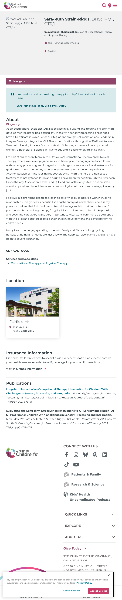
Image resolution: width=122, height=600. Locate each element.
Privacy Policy (84, 583)
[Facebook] (66, 455)
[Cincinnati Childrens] (32, 452)
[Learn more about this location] (32, 302)
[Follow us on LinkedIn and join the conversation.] (105, 455)
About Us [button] (73, 537)
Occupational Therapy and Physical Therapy (39, 263)
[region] (58, 584)
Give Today (72, 548)
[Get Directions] (109, 5)
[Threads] (95, 455)
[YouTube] (76, 464)
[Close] (108, 575)
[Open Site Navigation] (115, 5)
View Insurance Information (24, 368)
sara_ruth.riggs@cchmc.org (63, 42)
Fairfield (52, 51)
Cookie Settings (72, 590)
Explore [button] (73, 526)
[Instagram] (76, 455)
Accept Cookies (98, 591)
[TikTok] (66, 464)
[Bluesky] (85, 455)
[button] (104, 5)
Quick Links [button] (76, 514)
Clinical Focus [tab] (17, 250)
